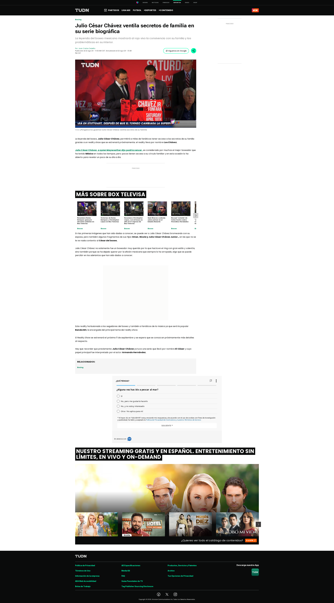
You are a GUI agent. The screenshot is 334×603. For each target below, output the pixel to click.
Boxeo (80, 229)
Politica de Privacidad (85, 565)
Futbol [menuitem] (137, 10)
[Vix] (255, 10)
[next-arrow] (195, 215)
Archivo (171, 571)
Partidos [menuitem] (113, 10)
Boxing (78, 20)
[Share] (193, 50)
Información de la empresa (87, 576)
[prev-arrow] (73, 524)
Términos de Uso (82, 571)
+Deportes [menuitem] (150, 10)
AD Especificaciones (130, 565)
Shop (195, 2)
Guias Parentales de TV (132, 581)
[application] (135, 94)
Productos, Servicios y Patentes (182, 565)
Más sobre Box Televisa (110, 194)
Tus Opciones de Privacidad (180, 576)
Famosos (166, 2)
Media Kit (125, 571)
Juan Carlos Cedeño (86, 48)
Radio (187, 2)
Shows (145, 2)
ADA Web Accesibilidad (85, 581)
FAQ (123, 576)
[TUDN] (82, 10)
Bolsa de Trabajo (83, 586)
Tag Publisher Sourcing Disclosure (137, 586)
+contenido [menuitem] (166, 10)
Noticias (155, 2)
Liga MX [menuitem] (126, 10)
